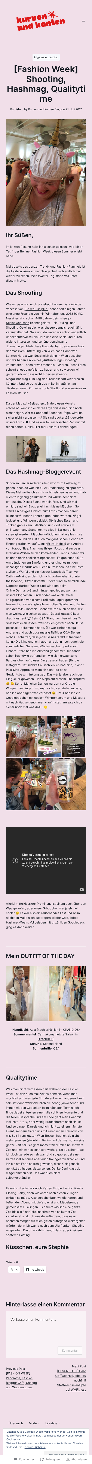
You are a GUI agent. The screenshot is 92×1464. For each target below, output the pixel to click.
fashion (53, 57)
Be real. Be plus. (36, 309)
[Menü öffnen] (83, 20)
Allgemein (40, 57)
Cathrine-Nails (16, 576)
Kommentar (70, 1350)
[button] (26, 448)
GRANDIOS (71, 1029)
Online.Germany (17, 590)
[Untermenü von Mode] (38, 1423)
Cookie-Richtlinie (35, 1447)
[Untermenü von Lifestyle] (58, 1423)
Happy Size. (20, 548)
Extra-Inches (56, 543)
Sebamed (33, 646)
